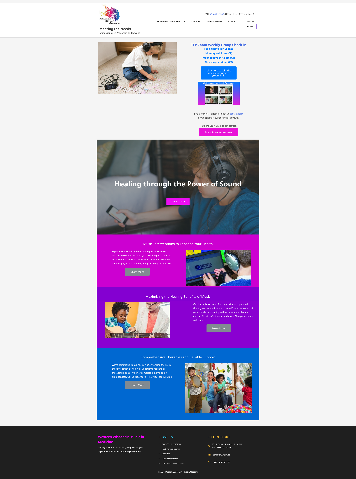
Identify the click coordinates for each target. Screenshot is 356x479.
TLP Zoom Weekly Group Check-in (218, 44)
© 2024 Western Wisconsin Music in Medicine (178, 472)
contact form (236, 113)
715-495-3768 (217, 14)
